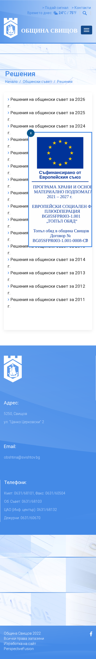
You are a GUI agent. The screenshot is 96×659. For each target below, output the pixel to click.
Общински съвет (37, 82)
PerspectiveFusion (19, 649)
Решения (64, 82)
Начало (11, 82)
